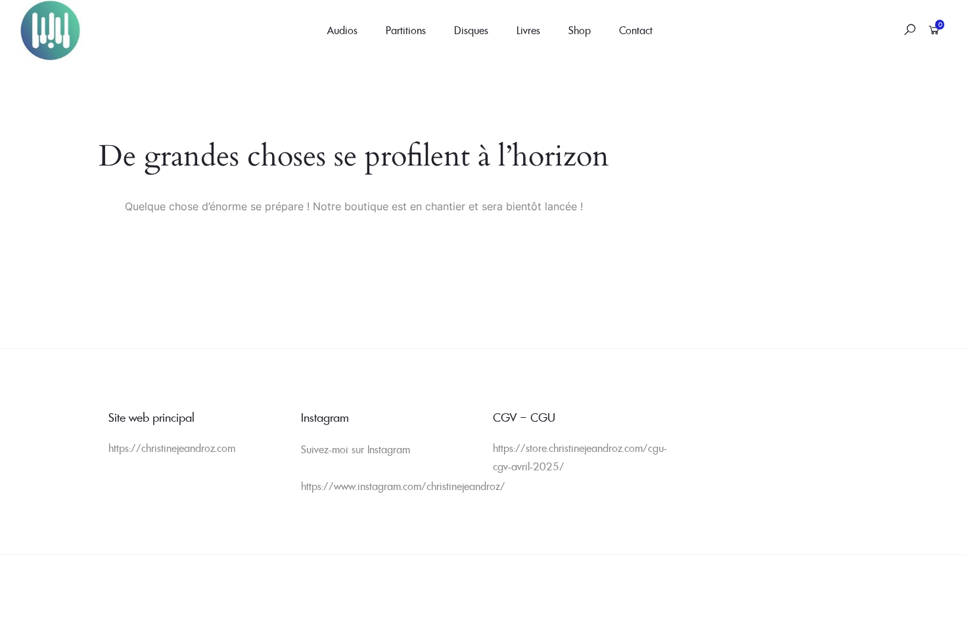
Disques (471, 30)
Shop (579, 30)
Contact (636, 30)
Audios (342, 30)
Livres (528, 30)
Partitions (406, 30)
